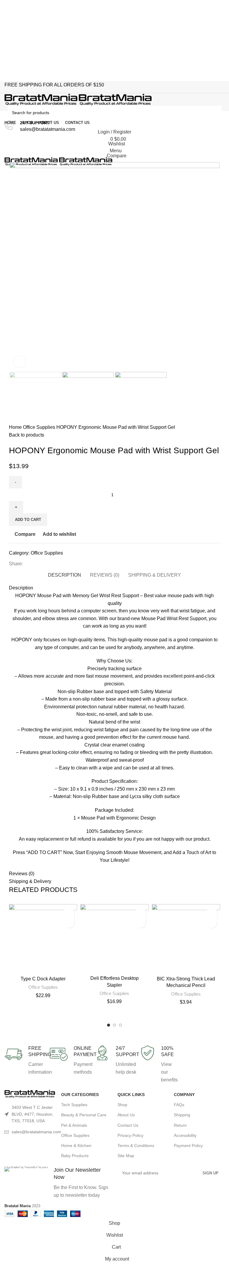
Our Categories (80, 1094)
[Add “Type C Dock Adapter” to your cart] (69, 923)
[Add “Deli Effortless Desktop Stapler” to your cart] (140, 923)
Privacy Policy (130, 1135)
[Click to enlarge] (19, 361)
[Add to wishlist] (69, 912)
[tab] (64, 574)
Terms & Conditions (135, 1145)
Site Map (125, 1155)
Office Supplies (39, 427)
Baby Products (75, 1155)
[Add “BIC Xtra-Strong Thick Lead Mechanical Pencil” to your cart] (212, 923)
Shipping (182, 1114)
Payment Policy (188, 1145)
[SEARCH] (215, 112)
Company (184, 1094)
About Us (126, 1114)
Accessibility (185, 1135)
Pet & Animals (74, 1125)
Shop (122, 1104)
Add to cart (28, 519)
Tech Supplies (74, 1104)
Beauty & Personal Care (83, 1114)
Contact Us (127, 1125)
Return (180, 1125)
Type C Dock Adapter (43, 978)
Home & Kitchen (76, 1145)
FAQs (179, 1104)
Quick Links (131, 1094)
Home (16, 427)
